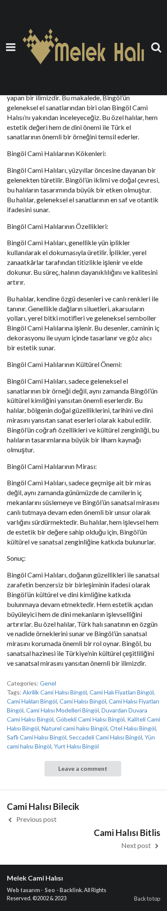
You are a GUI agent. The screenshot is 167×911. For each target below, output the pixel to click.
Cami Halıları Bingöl (32, 701)
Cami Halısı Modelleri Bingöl (62, 710)
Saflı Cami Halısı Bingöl (36, 737)
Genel (48, 683)
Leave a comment (82, 768)
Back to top (147, 898)
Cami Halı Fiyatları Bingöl (121, 692)
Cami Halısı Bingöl (83, 701)
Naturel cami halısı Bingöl (74, 728)
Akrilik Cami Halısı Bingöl (55, 692)
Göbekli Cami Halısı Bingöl (90, 719)
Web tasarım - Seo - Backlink (44, 890)
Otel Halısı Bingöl (133, 728)
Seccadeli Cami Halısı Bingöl (105, 737)
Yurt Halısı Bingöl (76, 746)
